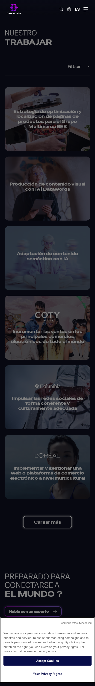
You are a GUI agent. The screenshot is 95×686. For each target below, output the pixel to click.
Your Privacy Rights (47, 674)
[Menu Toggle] (85, 9)
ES (77, 9)
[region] (47, 649)
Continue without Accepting (76, 623)
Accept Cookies (47, 661)
